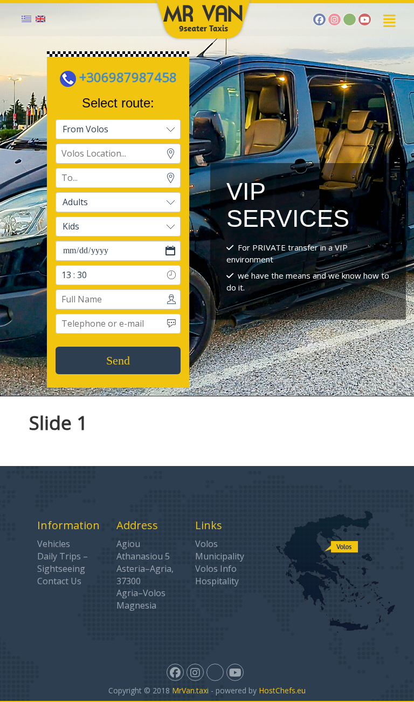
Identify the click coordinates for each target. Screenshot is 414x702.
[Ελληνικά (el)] (26, 18)
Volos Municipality (219, 550)
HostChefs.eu (282, 690)
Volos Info (216, 569)
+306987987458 (126, 77)
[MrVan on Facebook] (319, 19)
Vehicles (53, 544)
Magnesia (136, 605)
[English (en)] (40, 18)
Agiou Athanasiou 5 (143, 550)
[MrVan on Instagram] (334, 19)
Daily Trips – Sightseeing (62, 562)
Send (118, 360)
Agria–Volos (140, 593)
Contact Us (59, 581)
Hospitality (217, 581)
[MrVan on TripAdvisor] (349, 19)
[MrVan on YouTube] (364, 19)
